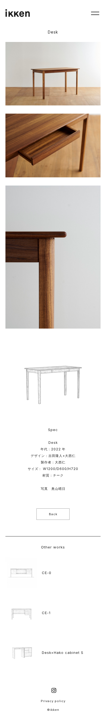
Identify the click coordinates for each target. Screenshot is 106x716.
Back (53, 514)
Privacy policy (53, 701)
